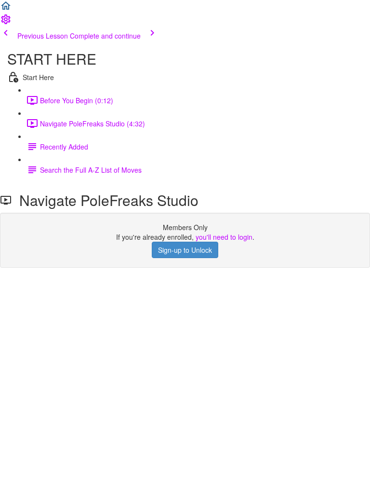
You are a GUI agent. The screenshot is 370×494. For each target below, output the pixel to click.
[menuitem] (6, 22)
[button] (6, 9)
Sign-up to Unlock (185, 250)
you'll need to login (224, 237)
